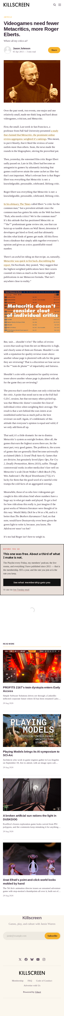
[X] (20, 959)
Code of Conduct (44, 981)
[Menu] (59, 4)
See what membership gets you (32, 582)
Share (54, 50)
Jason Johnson (21, 48)
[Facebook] (26, 959)
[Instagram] (43, 959)
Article (8, 17)
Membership (18, 981)
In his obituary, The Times (17, 204)
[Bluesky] (32, 959)
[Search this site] (54, 4)
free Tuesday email (21, 590)
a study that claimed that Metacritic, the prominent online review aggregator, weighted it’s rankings (31, 134)
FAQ (30, 981)
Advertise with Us (32, 985)
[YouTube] (37, 959)
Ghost (38, 992)
